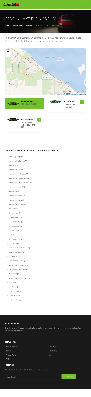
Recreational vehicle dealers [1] (19, 278)
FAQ (7, 359)
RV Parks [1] (12, 282)
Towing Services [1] (15, 291)
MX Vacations (47, 77)
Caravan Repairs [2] (15, 217)
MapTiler (65, 94)
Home (7, 25)
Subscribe (69, 376)
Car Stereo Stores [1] (15, 226)
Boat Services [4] (14, 213)
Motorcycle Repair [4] (16, 252)
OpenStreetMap (74, 94)
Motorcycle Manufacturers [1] (19, 248)
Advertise (52, 347)
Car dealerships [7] (15, 222)
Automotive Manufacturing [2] (19, 178)
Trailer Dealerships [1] (16, 295)
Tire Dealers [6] (13, 287)
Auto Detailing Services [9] (17, 161)
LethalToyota (27, 119)
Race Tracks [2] (13, 274)
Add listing (53, 351)
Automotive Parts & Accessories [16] (21, 183)
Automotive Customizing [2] (18, 169)
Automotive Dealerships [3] (18, 174)
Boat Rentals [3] (14, 209)
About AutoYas (12, 347)
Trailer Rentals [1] (14, 300)
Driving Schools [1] (15, 239)
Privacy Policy (11, 355)
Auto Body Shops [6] (15, 156)
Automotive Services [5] (16, 196)
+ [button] (8, 51)
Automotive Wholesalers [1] (18, 204)
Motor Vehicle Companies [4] (18, 265)
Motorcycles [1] (14, 256)
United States (17, 25)
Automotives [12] (14, 191)
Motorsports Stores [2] (16, 261)
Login (51, 355)
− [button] (8, 54)
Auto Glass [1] (13, 165)
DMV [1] (11, 235)
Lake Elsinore (31, 25)
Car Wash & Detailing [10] (17, 230)
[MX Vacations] (46, 72)
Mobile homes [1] (14, 243)
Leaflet (58, 94)
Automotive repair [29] (16, 187)
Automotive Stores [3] (16, 200)
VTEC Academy (69, 101)
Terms (8, 351)
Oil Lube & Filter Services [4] (18, 269)
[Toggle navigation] (84, 5)
